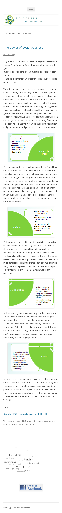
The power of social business (23, 47)
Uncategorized (31, 421)
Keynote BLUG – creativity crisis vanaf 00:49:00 (25, 414)
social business (14, 424)
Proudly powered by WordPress (16, 508)
